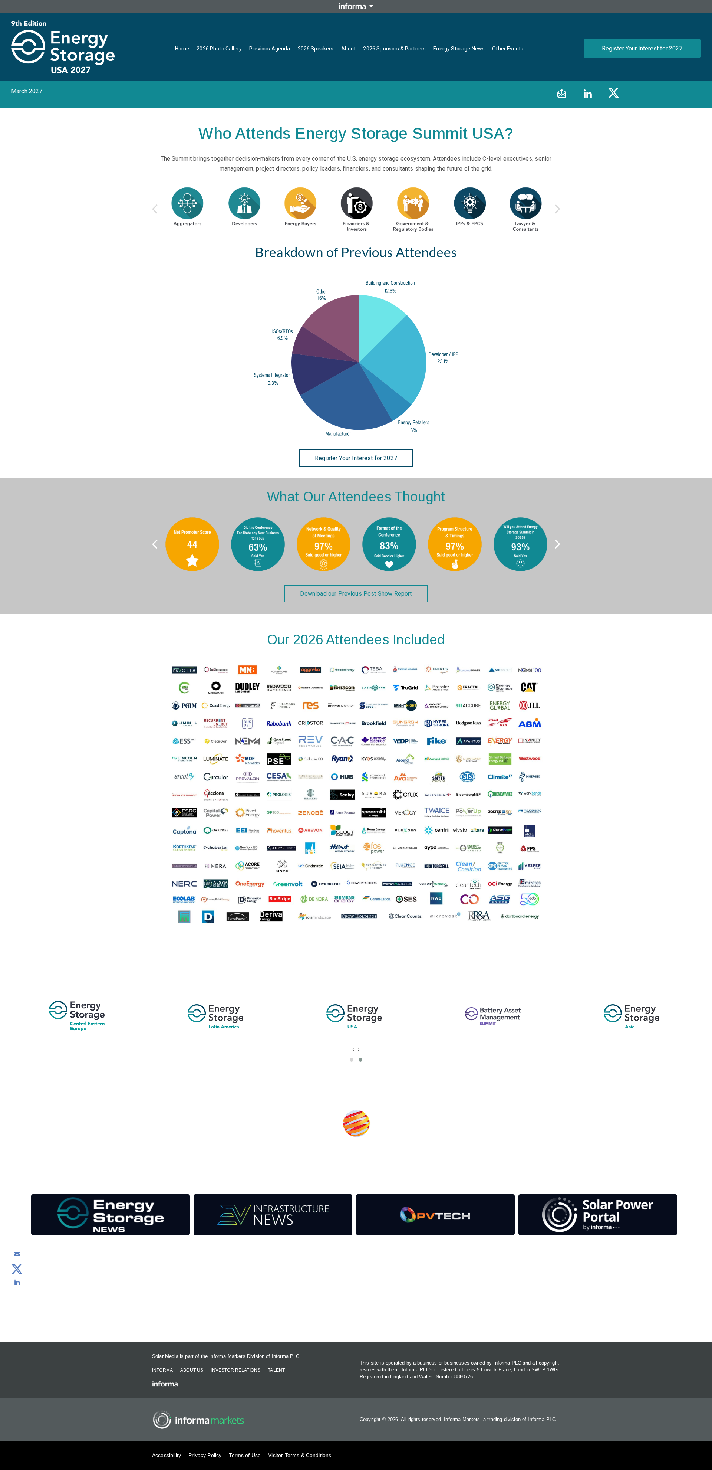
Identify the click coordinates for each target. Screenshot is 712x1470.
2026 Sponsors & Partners (394, 49)
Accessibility (166, 1455)
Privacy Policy (204, 1455)
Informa (162, 1370)
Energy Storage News (459, 49)
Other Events (507, 49)
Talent (276, 1370)
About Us (191, 1370)
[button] (351, 1060)
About (348, 49)
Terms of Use (245, 1455)
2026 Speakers (316, 49)
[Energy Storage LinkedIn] (17, 1282)
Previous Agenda (269, 49)
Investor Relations (235, 1370)
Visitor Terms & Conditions (299, 1455)
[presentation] (353, 1049)
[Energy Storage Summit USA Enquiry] (17, 1254)
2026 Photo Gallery (219, 49)
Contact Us (356, 1321)
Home (182, 49)
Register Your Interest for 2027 (642, 48)
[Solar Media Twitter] (17, 1268)
